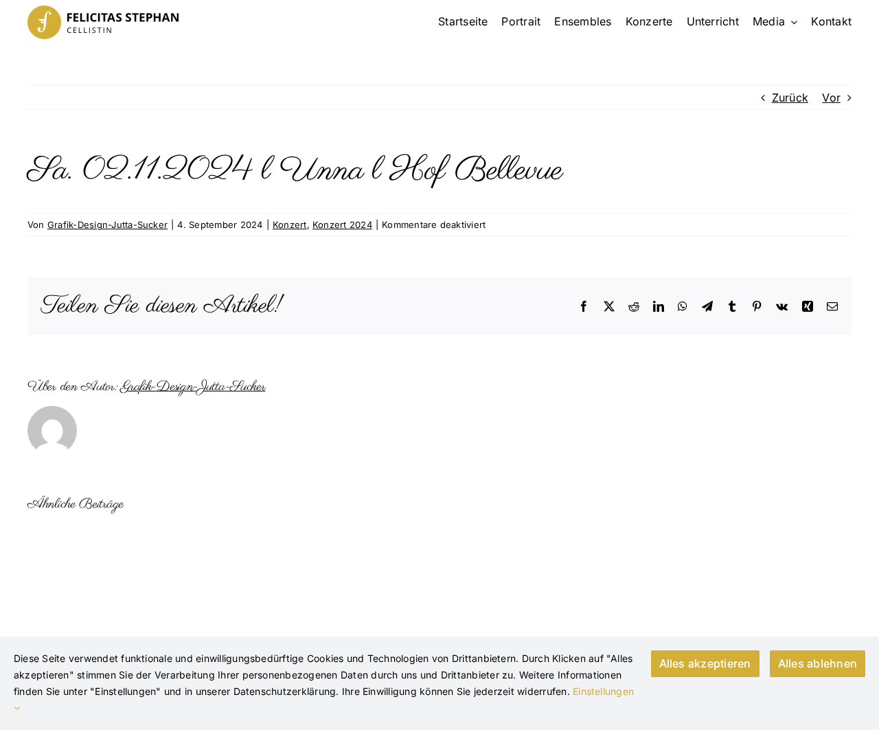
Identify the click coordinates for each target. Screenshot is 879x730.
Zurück (790, 97)
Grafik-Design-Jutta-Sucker (107, 224)
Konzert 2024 (342, 224)
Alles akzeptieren (705, 663)
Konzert (290, 224)
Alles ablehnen (817, 663)
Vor (831, 97)
